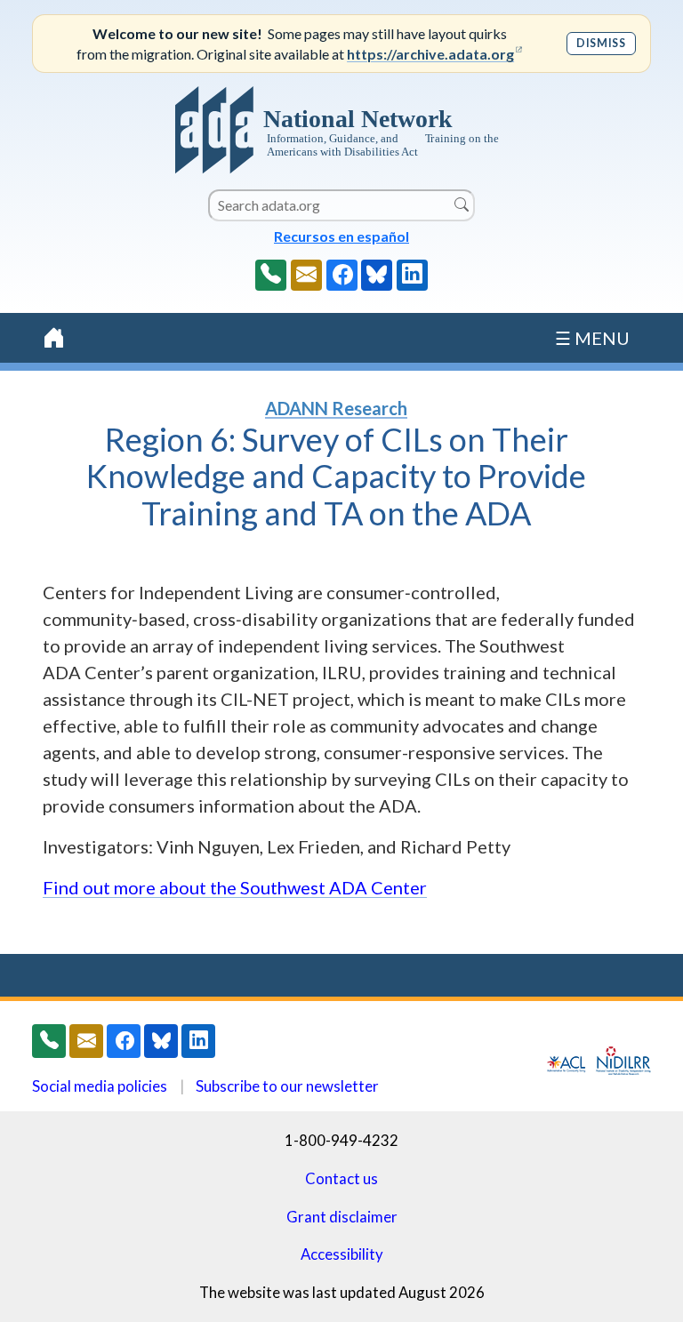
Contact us (341, 1178)
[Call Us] (270, 275)
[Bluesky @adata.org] (376, 275)
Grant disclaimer (342, 1216)
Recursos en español (341, 236)
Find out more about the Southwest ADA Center (235, 887)
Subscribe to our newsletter (287, 1086)
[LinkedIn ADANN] (412, 275)
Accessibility (342, 1254)
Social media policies (99, 1086)
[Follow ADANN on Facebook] (342, 275)
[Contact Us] (306, 275)
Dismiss (600, 43)
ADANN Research (336, 408)
